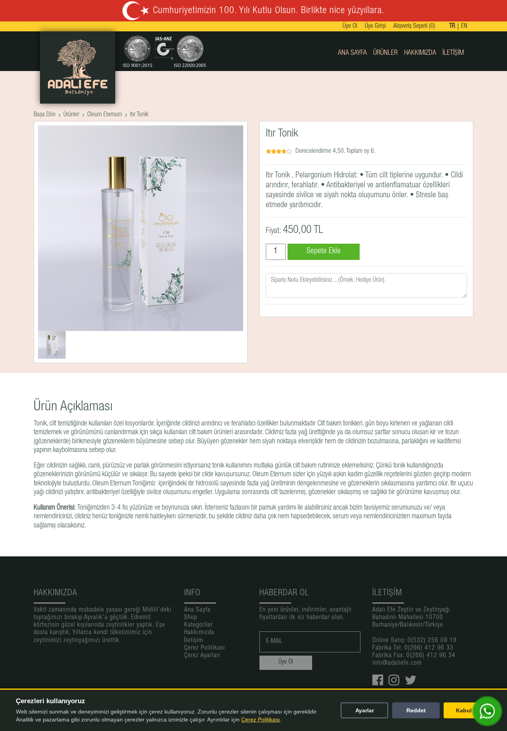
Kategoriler (198, 625)
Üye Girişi (375, 26)
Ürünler (385, 53)
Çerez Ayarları (202, 656)
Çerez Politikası (204, 648)
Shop (190, 618)
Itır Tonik (139, 115)
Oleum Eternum (104, 115)
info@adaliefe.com (397, 663)
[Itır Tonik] (52, 345)
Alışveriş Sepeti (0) (414, 26)
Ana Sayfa (352, 53)
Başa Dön (44, 115)
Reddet (416, 710)
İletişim (453, 53)
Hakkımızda (420, 53)
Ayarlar (364, 710)
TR (452, 26)
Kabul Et (467, 710)
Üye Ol (350, 26)
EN (464, 26)
